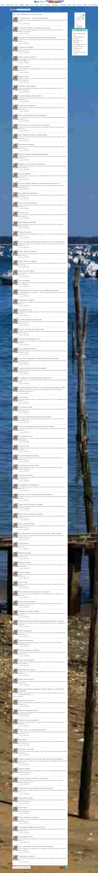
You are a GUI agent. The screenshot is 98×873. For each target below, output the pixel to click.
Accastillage (63, 4)
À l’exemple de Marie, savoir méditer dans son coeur (35, 28)
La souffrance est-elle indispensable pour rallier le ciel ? (36, 378)
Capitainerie (55, 4)
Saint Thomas (23, 739)
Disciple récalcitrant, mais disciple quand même (33, 154)
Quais (69, 4)
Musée (36, 4)
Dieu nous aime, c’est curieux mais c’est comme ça (34, 125)
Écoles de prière (77, 48)
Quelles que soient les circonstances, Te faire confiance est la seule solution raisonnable (41, 690)
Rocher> (28, 9)
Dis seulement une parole (26, 144)
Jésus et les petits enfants (26, 271)
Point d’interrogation (25, 631)
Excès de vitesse (24, 212)
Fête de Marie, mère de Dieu (27, 222)
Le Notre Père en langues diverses (79, 53)
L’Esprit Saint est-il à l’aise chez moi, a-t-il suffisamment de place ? (39, 290)
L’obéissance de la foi (25, 310)
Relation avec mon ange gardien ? (29, 720)
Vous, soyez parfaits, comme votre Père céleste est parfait (36, 846)
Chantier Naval (9, 4)
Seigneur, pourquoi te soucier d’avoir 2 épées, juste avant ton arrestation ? (41, 759)
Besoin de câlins (24, 76)
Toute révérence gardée (26, 798)
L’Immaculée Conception (26, 300)
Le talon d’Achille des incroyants (29, 456)
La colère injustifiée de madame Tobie (30, 319)
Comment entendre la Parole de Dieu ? (30, 96)
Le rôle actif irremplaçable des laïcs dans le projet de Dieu (36, 426)
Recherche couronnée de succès (28, 710)
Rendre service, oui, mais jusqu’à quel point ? (33, 730)
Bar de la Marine (93, 4)
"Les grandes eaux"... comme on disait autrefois (33, 18)
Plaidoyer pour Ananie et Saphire (29, 611)
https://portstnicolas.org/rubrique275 (22, 867)
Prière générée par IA (78, 37)
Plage (41, 4)
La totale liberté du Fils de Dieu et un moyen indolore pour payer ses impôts (42, 388)
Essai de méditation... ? (26, 174)
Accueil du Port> (21, 9)
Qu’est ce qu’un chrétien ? (27, 660)
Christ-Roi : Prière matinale (27, 86)
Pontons (85, 4)
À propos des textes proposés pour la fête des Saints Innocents (38, 37)
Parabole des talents (25, 553)
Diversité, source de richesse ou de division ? (32, 164)
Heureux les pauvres (25, 232)
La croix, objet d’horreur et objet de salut (31, 329)
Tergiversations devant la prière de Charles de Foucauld (35, 788)
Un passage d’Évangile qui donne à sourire (32, 827)
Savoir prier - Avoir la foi (26, 749)
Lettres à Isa (76, 50)
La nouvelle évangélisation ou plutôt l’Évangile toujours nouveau (39, 358)
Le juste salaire (23, 397)
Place (16, 4)
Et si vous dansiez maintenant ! (28, 203)
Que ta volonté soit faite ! (26, 679)
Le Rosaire (76, 39)
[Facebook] (64, 867)
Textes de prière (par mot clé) (79, 34)
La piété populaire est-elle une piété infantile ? (33, 368)
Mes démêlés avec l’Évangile (78, 41)
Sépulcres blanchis (24, 769)
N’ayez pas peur (23, 543)
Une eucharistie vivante (26, 837)
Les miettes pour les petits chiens (29, 465)
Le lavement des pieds (25, 407)
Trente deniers (23, 808)
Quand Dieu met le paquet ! (27, 670)
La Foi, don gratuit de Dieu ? (28, 349)
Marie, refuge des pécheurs (27, 524)
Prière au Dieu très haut (26, 640)
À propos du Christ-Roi (26, 47)
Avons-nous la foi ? (25, 67)
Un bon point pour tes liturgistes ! (29, 817)
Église (27, 4)
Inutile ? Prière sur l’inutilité (27, 251)
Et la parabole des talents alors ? (28, 193)
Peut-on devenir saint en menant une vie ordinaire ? (34, 592)
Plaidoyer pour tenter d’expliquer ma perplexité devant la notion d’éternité (41, 621)
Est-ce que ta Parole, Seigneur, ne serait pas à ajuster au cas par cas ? (39, 183)
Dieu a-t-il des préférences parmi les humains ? (33, 115)
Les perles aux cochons (26, 475)
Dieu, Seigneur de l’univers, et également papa (33, 135)
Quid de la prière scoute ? (26, 701)
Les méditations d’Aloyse (79, 44)
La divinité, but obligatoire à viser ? (30, 339)
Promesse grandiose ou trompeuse (29, 650)
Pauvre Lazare (23, 582)
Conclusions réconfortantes (27, 106)
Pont (32, 4)
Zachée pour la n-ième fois (27, 856)
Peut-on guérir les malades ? (27, 601)
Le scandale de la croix (26, 436)
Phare (2, 4)
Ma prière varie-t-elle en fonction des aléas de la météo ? (36, 494)
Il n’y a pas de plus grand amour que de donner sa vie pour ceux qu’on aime (42, 242)
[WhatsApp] (66, 867)
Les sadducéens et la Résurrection (29, 485)
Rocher (79, 4)
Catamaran (47, 4)
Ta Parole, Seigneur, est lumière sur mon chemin (33, 778)
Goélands (21, 4)
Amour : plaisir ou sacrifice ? (28, 57)
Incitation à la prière (78, 46)
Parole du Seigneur (24, 572)
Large (74, 4)
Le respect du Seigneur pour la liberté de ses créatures (35, 417)
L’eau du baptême (24, 281)
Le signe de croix (24, 446)
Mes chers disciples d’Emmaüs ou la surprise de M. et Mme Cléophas (40, 533)
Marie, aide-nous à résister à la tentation (31, 504)
